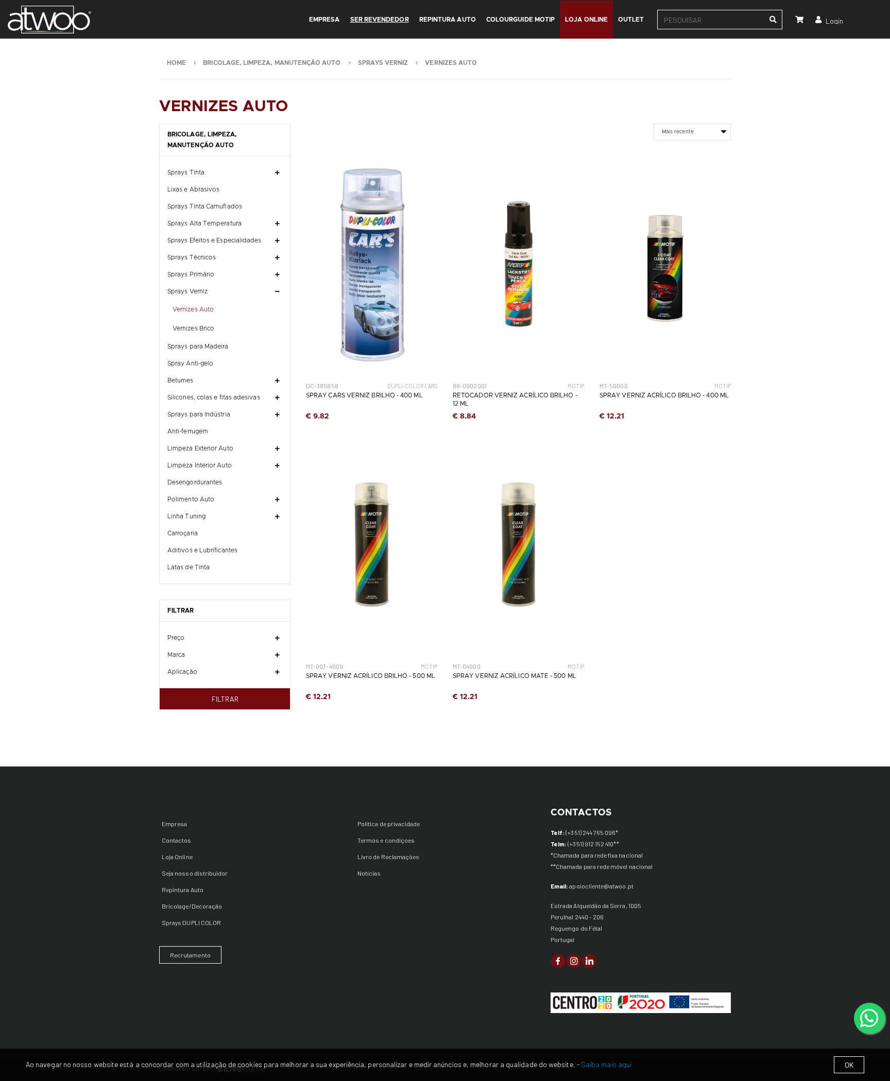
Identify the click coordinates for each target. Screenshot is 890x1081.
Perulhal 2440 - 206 (577, 916)
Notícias (369, 873)
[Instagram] (573, 960)
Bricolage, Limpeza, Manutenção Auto (271, 63)
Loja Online (177, 856)
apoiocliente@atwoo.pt (601, 886)
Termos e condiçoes (386, 840)
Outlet (631, 19)
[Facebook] (558, 960)
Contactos (177, 840)
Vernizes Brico (193, 328)
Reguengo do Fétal (576, 928)
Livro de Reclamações (388, 856)
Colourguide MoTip (520, 19)
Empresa (174, 823)
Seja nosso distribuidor (195, 873)
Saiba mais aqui (606, 1064)
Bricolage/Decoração (192, 906)
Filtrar (225, 698)
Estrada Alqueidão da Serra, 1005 (596, 905)
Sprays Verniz (383, 63)
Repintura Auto (447, 19)
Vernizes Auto (451, 63)
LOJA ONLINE (586, 19)
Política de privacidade (388, 823)
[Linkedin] (589, 960)
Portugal (562, 939)
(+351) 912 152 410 (590, 843)
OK (849, 1064)
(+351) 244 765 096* (592, 832)
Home (176, 63)
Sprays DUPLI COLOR (191, 922)
